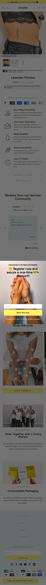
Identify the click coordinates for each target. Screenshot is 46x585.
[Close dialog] (44, 263)
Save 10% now (23, 312)
